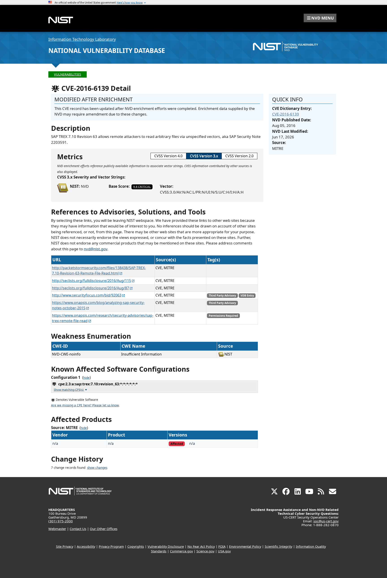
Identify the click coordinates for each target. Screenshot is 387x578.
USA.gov (224, 551)
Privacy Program (111, 546)
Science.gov (205, 551)
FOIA (222, 546)
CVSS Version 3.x (204, 155)
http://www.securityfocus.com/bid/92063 (86, 295)
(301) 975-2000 (60, 521)
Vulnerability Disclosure (166, 546)
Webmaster (57, 528)
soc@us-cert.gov (326, 521)
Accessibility (86, 546)
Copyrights (135, 546)
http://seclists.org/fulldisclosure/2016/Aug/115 (91, 280)
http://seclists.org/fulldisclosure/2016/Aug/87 (90, 288)
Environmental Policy (245, 546)
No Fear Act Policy (201, 546)
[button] (320, 18)
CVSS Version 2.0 (239, 155)
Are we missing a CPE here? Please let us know (85, 405)
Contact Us (78, 528)
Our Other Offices (103, 528)
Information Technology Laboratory (82, 39)
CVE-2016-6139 (285, 114)
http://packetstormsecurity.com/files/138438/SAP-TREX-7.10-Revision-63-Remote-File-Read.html (99, 270)
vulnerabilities (67, 74)
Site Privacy (64, 546)
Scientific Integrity (278, 546)
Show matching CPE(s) (69, 390)
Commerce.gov (181, 551)
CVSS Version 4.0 (168, 155)
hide (86, 378)
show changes (97, 468)
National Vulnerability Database (106, 50)
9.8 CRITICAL (142, 187)
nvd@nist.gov (95, 248)
